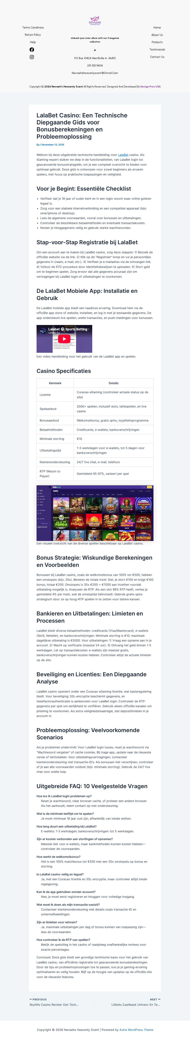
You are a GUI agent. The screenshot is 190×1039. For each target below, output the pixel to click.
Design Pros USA (150, 86)
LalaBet (123, 155)
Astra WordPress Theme (136, 1030)
